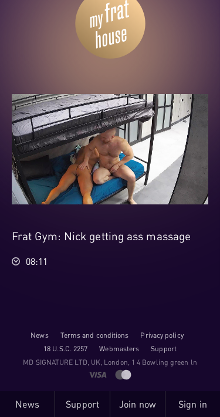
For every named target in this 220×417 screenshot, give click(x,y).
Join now (137, 404)
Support (164, 348)
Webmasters (119, 348)
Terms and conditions (94, 335)
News (39, 335)
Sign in (192, 404)
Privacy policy (161, 335)
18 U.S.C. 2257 (65, 348)
